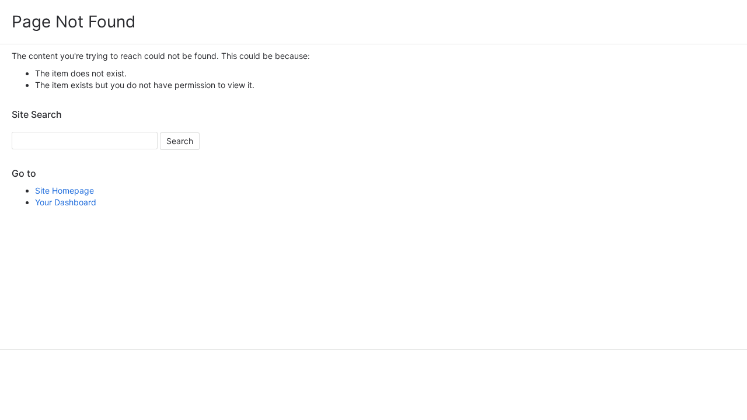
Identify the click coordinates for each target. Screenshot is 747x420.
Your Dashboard (65, 202)
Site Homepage (64, 190)
